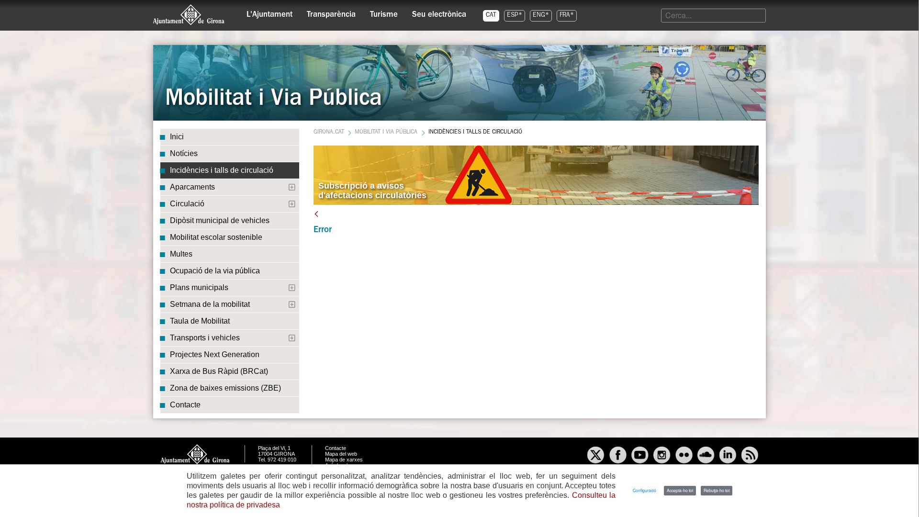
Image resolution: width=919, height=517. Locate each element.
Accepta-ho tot (680, 490)
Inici (177, 137)
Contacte (185, 405)
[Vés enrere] (316, 214)
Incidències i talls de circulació (221, 170)
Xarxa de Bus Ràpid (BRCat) (219, 371)
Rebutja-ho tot (716, 490)
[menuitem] (269, 12)
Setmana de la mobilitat (210, 304)
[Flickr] (684, 456)
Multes (181, 254)
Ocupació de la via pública (215, 271)
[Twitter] (596, 456)
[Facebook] (618, 456)
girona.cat (329, 132)
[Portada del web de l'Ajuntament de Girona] (189, 14)
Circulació (187, 204)
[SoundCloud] (706, 456)
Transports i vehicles (205, 338)
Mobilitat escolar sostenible (216, 237)
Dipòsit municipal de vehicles (219, 220)
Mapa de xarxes (344, 459)
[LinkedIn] (728, 456)
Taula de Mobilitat (200, 321)
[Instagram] (662, 456)
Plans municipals (199, 287)
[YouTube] (640, 456)
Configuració (644, 490)
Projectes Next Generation (214, 354)
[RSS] (750, 456)
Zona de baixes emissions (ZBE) (225, 388)
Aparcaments (192, 187)
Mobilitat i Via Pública (386, 132)
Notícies (184, 153)
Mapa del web (341, 454)
